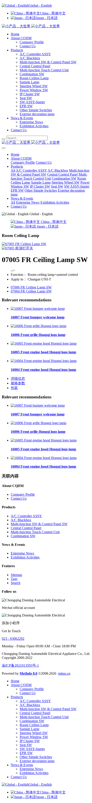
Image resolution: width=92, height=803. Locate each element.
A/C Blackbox (30, 58)
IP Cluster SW (30, 94)
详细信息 (18, 378)
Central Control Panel (35, 66)
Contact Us (28, 46)
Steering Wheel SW (34, 86)
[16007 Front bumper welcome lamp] (38, 308)
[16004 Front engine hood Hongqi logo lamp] (44, 361)
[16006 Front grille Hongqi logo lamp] (38, 326)
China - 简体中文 (53, 13)
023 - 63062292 (13, 638)
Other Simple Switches (36, 110)
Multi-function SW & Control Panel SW (48, 62)
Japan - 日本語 (47, 18)
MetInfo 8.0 (28, 673)
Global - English (40, 5)
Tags (14, 579)
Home (15, 34)
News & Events (22, 118)
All (13, 170)
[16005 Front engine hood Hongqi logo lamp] (44, 343)
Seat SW (26, 98)
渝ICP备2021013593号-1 (20, 665)
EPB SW (26, 106)
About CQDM (21, 38)
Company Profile (32, 42)
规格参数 (18, 383)
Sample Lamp (29, 82)
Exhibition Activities (34, 126)
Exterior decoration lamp (37, 114)
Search (15, 583)
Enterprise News (31, 122)
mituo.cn (64, 673)
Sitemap (16, 575)
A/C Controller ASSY (35, 54)
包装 (14, 388)
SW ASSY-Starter (32, 102)
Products (17, 50)
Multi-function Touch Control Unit (44, 70)
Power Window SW (34, 90)
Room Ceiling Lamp (34, 78)
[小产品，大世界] (46, 142)
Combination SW (32, 74)
